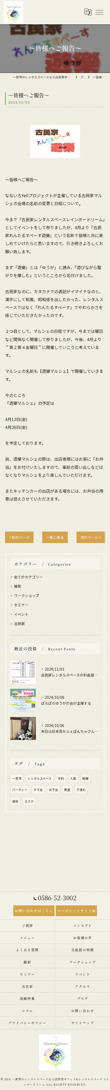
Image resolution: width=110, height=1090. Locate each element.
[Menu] (99, 12)
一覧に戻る (55, 537)
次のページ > (90, 537)
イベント (21, 614)
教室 (67, 790)
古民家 (19, 623)
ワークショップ (26, 595)
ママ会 (38, 790)
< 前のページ (19, 537)
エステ (29, 801)
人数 (73, 778)
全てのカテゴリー (28, 576)
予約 (61, 778)
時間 (85, 778)
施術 (15, 801)
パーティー (19, 790)
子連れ (81, 790)
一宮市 (16, 778)
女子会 (53, 790)
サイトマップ (82, 1022)
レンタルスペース (40, 778)
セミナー (21, 604)
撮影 (17, 586)
